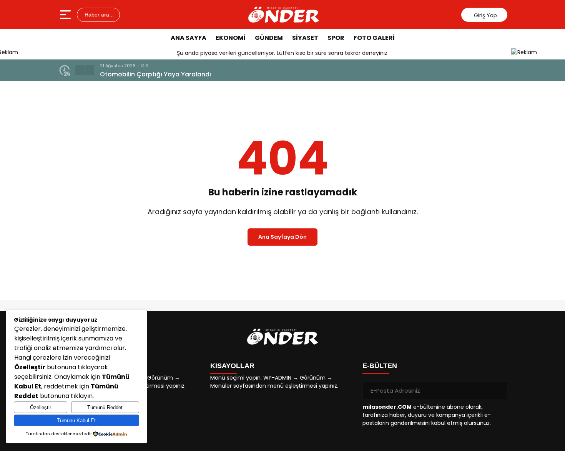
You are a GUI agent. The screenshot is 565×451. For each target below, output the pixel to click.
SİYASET (305, 37)
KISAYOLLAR (232, 366)
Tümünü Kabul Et (76, 420)
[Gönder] (498, 390)
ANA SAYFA (188, 37)
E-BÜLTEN (379, 366)
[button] (80, 70)
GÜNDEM (269, 37)
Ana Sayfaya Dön (282, 237)
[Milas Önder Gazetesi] (283, 14)
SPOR (335, 37)
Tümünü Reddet (105, 407)
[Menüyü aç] (66, 14)
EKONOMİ (231, 37)
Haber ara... (98, 15)
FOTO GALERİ (374, 37)
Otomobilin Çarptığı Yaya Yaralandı (155, 74)
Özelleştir (40, 407)
